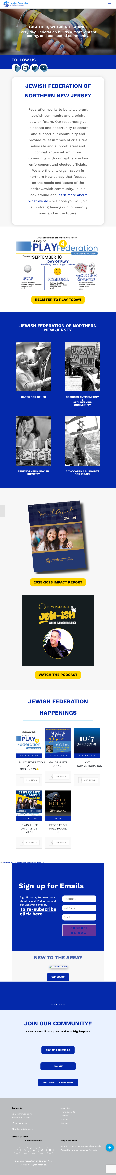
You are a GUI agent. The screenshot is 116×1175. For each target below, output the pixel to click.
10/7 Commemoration (89, 764)
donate (58, 1066)
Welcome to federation (58, 1082)
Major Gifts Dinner (58, 764)
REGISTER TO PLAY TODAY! (58, 300)
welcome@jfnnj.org (23, 1129)
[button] (110, 1148)
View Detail (31, 780)
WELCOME (58, 977)
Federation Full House (58, 826)
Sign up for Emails (58, 1050)
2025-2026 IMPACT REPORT (58, 582)
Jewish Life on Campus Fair (29, 828)
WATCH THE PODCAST (58, 675)
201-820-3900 (21, 1123)
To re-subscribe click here (38, 911)
